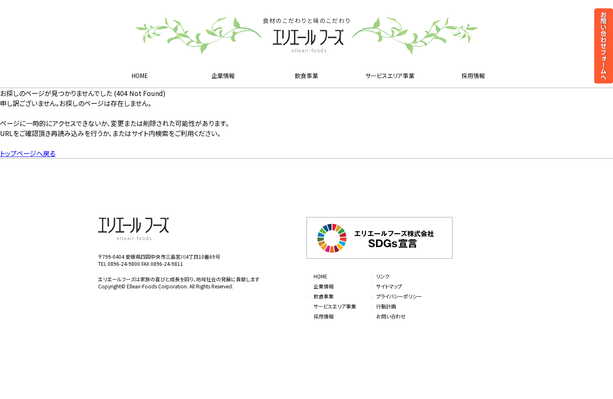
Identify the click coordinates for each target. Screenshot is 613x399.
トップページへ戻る (27, 153)
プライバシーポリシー (395, 296)
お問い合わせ (387, 316)
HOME (139, 75)
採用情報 (473, 75)
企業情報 (223, 75)
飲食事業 (306, 75)
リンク (379, 276)
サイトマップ (385, 286)
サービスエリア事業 (390, 75)
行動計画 (382, 306)
